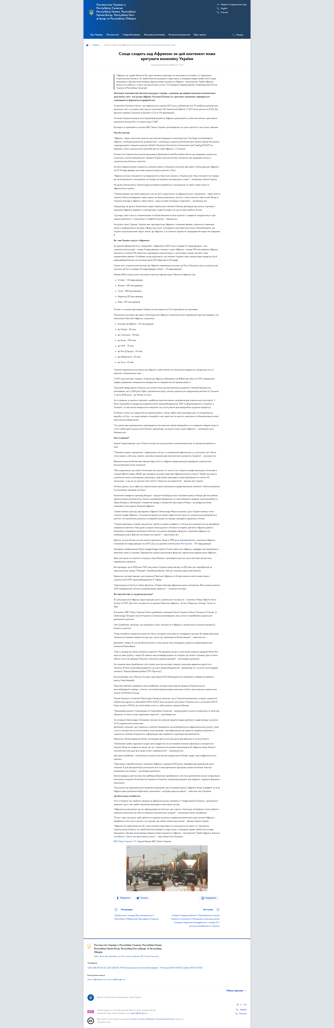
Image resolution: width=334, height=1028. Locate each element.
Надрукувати (210, 898)
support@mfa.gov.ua (138, 1013)
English (224, 8)
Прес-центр (200, 35)
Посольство (113, 35)
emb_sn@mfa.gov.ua (96, 980)
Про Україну (96, 35)
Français (224, 12)
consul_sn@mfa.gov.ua (115, 980)
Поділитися (125, 898)
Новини (96, 45)
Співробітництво (131, 35)
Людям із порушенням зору (234, 5)
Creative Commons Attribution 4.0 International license (152, 1019)
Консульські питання (154, 35)
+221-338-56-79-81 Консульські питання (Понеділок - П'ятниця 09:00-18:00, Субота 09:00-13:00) (154, 968)
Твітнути (144, 898)
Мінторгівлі (186, 544)
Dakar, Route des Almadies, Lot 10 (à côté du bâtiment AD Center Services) (126, 956)
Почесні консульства (179, 35)
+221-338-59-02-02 (96, 968)
